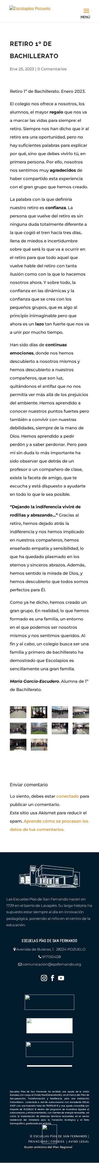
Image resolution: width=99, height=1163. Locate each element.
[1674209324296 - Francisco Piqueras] (39, 712)
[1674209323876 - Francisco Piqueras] (39, 745)
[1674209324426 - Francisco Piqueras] (81, 712)
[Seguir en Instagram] (44, 978)
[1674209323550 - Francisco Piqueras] (18, 745)
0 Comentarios (52, 68)
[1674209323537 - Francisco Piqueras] (81, 729)
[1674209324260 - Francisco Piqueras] (18, 712)
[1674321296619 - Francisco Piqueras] (18, 729)
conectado (67, 796)
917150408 (51, 956)
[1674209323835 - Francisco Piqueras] (60, 729)
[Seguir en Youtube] (61, 978)
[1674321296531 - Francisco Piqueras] (39, 729)
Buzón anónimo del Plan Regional (48, 1147)
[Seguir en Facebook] (52, 978)
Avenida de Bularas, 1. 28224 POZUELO (51, 949)
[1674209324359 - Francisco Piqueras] (60, 712)
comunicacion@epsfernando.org (52, 964)
